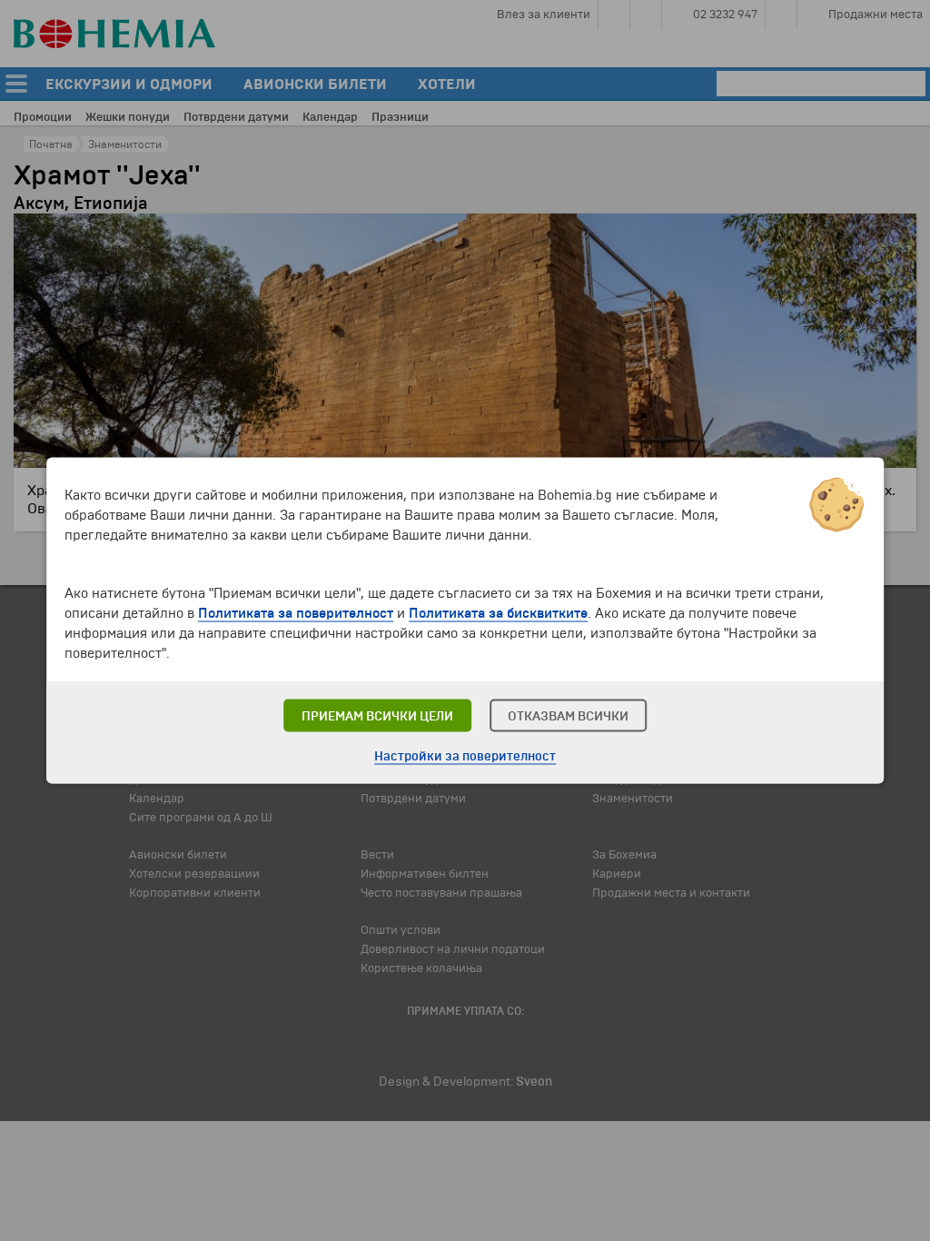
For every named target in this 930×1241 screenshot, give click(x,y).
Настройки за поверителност (465, 756)
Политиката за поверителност (295, 613)
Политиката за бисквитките (498, 613)
